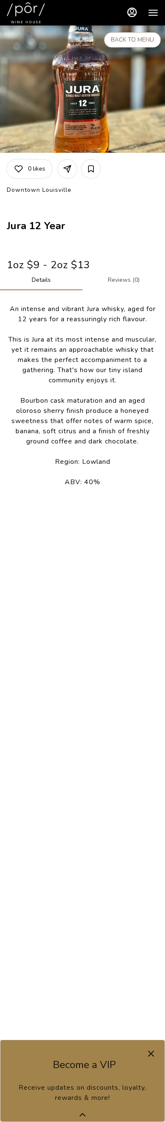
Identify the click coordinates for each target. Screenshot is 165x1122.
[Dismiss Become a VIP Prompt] (151, 1053)
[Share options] (67, 169)
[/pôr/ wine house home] (45, 12)
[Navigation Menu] (153, 13)
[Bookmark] (91, 169)
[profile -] (132, 12)
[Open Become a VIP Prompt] (82, 1115)
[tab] (41, 280)
